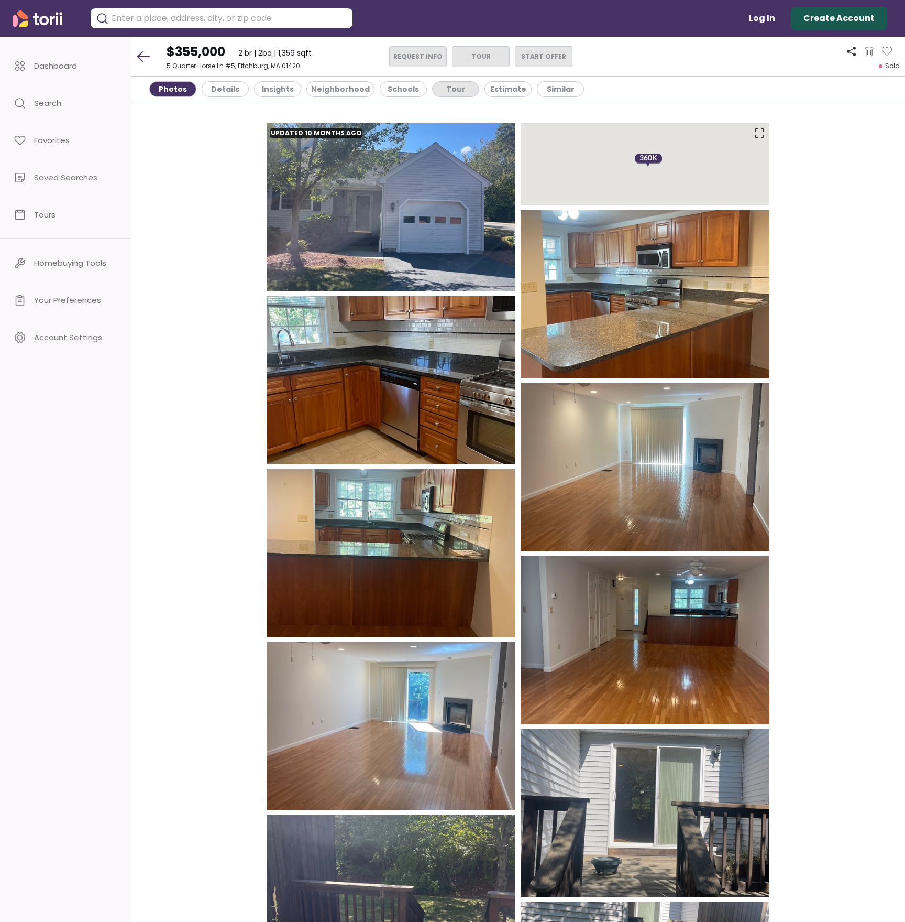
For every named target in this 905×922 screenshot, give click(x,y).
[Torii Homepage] (45, 18)
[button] (65, 65)
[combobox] (229, 18)
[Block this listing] (869, 51)
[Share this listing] (851, 51)
